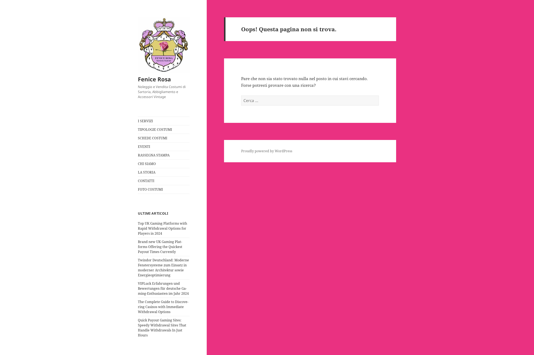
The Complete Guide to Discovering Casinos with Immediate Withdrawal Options (163, 307)
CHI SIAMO (147, 163)
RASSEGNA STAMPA (154, 155)
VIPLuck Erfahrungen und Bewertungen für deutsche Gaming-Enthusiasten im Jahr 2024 (163, 288)
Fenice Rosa (154, 79)
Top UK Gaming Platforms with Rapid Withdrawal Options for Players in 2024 (162, 228)
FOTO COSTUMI (150, 189)
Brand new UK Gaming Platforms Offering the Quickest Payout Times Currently (160, 246)
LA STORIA (146, 172)
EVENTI (144, 146)
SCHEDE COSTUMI (152, 138)
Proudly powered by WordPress (266, 151)
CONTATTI (146, 181)
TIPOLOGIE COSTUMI (155, 129)
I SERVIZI (145, 121)
